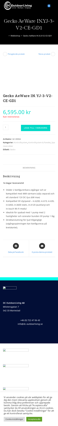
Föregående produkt (16, 54)
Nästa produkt (44, 54)
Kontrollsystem (20, 142)
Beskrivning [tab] (29, 167)
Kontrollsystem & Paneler (39, 142)
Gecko (12, 149)
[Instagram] (33, 332)
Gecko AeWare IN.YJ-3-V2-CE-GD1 (37, 35)
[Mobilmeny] (53, 5)
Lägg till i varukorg (35, 128)
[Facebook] (24, 332)
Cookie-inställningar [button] (14, 419)
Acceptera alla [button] (34, 419)
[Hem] (7, 35)
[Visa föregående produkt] (5, 54)
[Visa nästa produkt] (53, 54)
